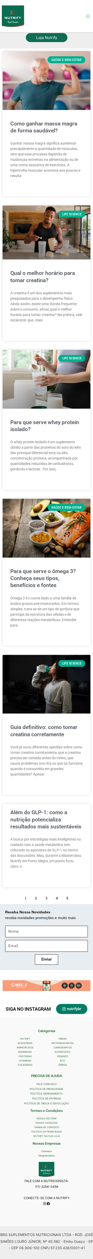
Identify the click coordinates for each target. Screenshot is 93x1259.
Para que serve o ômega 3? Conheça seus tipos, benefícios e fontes (43, 578)
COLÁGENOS (25, 1064)
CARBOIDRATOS (62, 1047)
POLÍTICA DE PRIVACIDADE (46, 1088)
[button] (46, 37)
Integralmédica (46, 1155)
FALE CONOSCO (46, 1084)
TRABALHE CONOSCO (46, 1127)
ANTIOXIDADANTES (62, 1043)
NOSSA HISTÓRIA (47, 1118)
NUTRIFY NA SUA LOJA (46, 1136)
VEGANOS (62, 1056)
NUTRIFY (25, 1038)
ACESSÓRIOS (25, 1043)
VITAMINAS (25, 1060)
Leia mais (17, 188)
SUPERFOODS (63, 1051)
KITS (62, 1060)
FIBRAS (63, 1038)
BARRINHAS (25, 1051)
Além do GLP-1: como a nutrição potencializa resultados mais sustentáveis (45, 819)
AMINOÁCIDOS (25, 1047)
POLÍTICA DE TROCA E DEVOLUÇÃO (46, 1103)
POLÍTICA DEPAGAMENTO (46, 1093)
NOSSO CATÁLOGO (47, 1122)
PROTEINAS (25, 1056)
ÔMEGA (62, 1064)
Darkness (46, 1151)
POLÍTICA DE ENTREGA (46, 1098)
